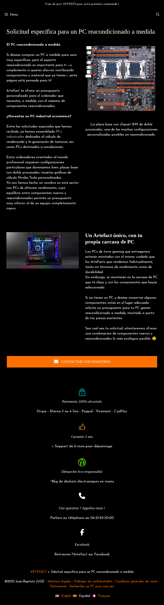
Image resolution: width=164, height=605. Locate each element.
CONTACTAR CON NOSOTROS (85, 361)
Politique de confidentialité (93, 581)
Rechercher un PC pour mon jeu (92, 586)
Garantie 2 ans (82, 437)
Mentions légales (59, 581)
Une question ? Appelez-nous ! (82, 508)
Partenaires (58, 586)
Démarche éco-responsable (82, 472)
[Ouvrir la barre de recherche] (157, 15)
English (66, 596)
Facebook (82, 545)
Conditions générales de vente (136, 581)
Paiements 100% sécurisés (82, 401)
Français (104, 596)
